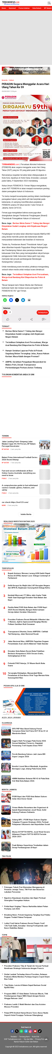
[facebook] (12, 1031)
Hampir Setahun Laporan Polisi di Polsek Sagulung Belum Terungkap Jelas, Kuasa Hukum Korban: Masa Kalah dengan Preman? (27, 354)
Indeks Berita (26, 514)
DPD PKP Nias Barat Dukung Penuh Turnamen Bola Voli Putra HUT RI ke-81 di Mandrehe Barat (30, 731)
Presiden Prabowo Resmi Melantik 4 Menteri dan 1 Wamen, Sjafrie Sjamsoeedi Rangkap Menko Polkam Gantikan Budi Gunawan (28, 621)
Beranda (4, 80)
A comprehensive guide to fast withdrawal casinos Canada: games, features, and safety (20, 487)
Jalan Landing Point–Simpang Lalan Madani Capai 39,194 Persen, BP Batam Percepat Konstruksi (19, 443)
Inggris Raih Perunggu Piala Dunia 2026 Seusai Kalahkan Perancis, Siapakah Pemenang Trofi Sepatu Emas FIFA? (29, 743)
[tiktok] (40, 1031)
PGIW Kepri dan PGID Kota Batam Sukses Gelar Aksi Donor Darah (29, 797)
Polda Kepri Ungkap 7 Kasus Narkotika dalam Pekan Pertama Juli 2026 (26, 907)
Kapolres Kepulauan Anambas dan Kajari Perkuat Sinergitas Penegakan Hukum (25, 899)
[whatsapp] (21, 1031)
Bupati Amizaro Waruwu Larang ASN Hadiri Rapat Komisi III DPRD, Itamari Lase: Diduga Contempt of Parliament (29, 575)
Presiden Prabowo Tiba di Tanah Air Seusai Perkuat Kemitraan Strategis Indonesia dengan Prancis (26, 967)
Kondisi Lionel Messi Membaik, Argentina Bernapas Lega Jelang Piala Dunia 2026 (29, 767)
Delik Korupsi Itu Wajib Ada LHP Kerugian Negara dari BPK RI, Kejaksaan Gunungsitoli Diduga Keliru (29, 586)
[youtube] (35, 1031)
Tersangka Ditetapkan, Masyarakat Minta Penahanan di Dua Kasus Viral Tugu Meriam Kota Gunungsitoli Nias (28, 675)
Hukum (11, 80)
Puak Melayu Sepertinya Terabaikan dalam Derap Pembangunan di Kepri (30, 846)
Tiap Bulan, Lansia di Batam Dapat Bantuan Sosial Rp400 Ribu (25, 986)
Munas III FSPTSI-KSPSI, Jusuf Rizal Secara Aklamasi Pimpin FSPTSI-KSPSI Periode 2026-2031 (31, 834)
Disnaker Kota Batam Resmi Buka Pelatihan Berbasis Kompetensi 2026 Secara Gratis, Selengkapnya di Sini (26, 653)
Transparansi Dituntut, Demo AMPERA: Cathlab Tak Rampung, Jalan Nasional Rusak (28, 633)
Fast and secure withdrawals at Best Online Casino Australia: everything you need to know (19, 473)
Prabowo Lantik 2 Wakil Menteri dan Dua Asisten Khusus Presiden (25, 1005)
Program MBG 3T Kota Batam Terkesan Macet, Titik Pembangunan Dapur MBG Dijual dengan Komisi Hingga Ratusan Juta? (26, 996)
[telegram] (26, 1031)
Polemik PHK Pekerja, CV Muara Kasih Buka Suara (26, 664)
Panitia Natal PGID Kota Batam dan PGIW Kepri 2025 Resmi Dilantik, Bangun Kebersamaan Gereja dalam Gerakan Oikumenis (27, 609)
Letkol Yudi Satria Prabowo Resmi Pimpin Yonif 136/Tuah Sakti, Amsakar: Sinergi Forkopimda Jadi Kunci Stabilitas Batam (26, 925)
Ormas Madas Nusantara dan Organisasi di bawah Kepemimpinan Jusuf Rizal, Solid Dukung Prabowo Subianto (30, 809)
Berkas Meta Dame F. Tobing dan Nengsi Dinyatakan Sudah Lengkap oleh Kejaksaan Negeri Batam (25, 226)
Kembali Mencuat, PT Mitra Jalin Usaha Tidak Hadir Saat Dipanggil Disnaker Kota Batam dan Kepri (27, 597)
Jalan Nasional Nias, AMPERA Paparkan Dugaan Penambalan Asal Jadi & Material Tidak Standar (28, 642)
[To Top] (46, 1039)
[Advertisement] (26, 38)
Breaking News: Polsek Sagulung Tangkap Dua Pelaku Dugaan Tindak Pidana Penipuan (27, 916)
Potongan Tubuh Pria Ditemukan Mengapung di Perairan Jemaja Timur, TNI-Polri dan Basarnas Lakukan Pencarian (24, 889)
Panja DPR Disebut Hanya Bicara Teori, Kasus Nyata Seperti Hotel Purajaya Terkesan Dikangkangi (26, 1014)
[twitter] (17, 1031)
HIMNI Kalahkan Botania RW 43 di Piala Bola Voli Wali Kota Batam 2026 (30, 779)
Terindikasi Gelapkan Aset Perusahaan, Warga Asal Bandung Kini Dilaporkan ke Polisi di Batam (25, 277)
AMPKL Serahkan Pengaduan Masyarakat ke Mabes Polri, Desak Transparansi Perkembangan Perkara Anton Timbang (25, 365)
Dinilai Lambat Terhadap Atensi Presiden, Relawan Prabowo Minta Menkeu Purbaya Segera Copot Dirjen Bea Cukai (27, 976)
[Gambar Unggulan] (26, 128)
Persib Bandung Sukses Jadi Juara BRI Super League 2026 (28, 755)
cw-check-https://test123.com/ (15, 502)
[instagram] (30, 1031)
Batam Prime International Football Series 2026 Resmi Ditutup (19, 458)
